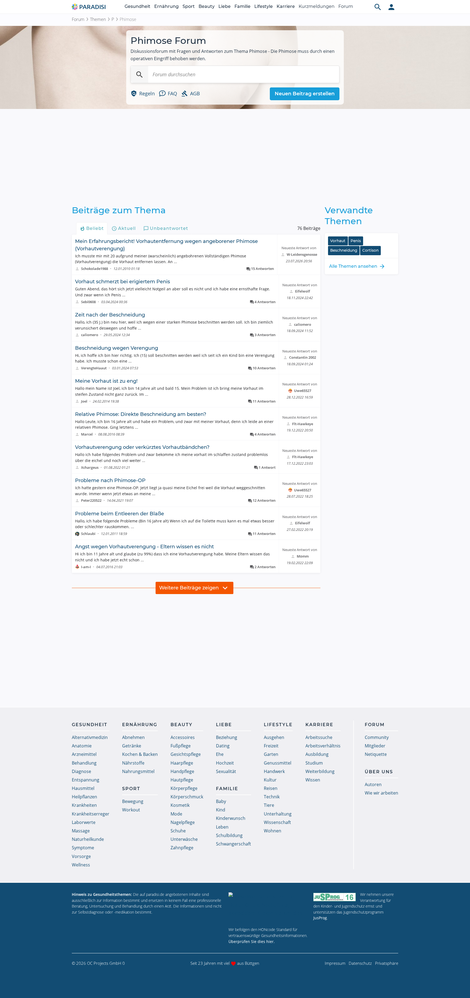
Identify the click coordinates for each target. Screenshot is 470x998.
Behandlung (84, 763)
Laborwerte (83, 822)
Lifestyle (263, 6)
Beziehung (226, 737)
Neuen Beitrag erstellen (305, 94)
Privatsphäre (386, 963)
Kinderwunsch (230, 818)
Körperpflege (184, 788)
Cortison (370, 250)
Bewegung (132, 801)
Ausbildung (317, 754)
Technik (272, 797)
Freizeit (271, 746)
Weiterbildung (320, 771)
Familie (242, 6)
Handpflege (182, 771)
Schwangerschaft (233, 844)
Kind (220, 810)
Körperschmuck (187, 797)
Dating (223, 746)
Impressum (335, 963)
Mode (176, 814)
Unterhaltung (278, 814)
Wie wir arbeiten (381, 793)
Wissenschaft (277, 822)
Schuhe (178, 831)
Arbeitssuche (318, 737)
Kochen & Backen (140, 754)
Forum (345, 6)
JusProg (320, 917)
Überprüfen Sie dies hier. (251, 941)
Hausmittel (83, 788)
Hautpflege (182, 780)
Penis (356, 241)
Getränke (131, 746)
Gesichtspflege (186, 754)
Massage (81, 831)
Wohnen (272, 831)
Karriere (286, 6)
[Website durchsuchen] (378, 7)
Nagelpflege (183, 822)
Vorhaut (337, 241)
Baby (221, 801)
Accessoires (183, 737)
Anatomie (82, 746)
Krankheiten (84, 805)
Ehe (220, 754)
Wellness (81, 865)
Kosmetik (180, 805)
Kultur (270, 780)
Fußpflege (181, 746)
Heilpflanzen (84, 797)
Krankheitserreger (90, 814)
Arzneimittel (84, 754)
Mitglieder (375, 746)
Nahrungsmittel (138, 771)
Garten (271, 754)
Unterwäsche (184, 839)
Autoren (373, 784)
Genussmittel (277, 763)
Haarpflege (182, 763)
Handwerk (274, 771)
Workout (131, 810)
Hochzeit (225, 763)
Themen (98, 19)
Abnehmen (133, 737)
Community (377, 737)
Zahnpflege (182, 848)
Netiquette (376, 754)
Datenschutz (360, 963)
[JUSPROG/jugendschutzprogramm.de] (334, 896)
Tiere (269, 805)
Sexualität (226, 771)
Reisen (270, 788)
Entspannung (85, 780)
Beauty (207, 6)
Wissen (312, 780)
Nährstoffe (133, 763)
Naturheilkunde (88, 839)
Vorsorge (81, 856)
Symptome (83, 848)
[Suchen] (139, 74)
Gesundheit (137, 6)
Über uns (379, 771)
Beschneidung (343, 250)
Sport (189, 6)
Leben (222, 827)
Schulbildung (229, 835)
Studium (314, 763)
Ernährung (166, 6)
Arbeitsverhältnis (323, 746)
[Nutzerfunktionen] (391, 7)
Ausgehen (274, 737)
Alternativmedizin (90, 737)
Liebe (224, 6)
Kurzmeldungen (317, 6)
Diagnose (81, 771)
